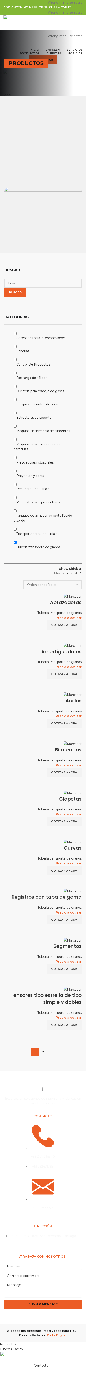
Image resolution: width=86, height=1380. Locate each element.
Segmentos (68, 946)
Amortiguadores (61, 651)
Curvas (73, 847)
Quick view (76, 635)
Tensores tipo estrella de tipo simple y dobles (46, 999)
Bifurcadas (68, 749)
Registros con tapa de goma (46, 897)
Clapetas (70, 798)
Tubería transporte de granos (59, 613)
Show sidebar (70, 568)
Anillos (73, 700)
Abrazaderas (66, 602)
